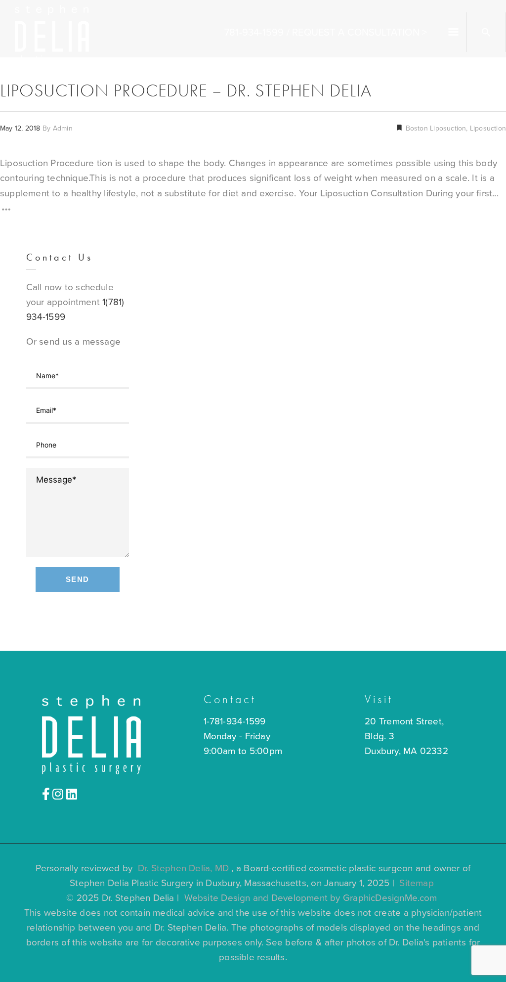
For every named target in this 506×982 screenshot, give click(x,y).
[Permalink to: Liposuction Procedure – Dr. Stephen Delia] (12, 158)
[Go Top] (488, 960)
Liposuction (488, 128)
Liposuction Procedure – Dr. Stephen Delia (186, 90)
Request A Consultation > (359, 33)
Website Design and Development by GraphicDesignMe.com (310, 898)
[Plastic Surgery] (52, 33)
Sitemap (416, 883)
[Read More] (6, 211)
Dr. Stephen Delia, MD (183, 868)
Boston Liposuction (434, 128)
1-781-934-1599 (235, 721)
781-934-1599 (254, 33)
